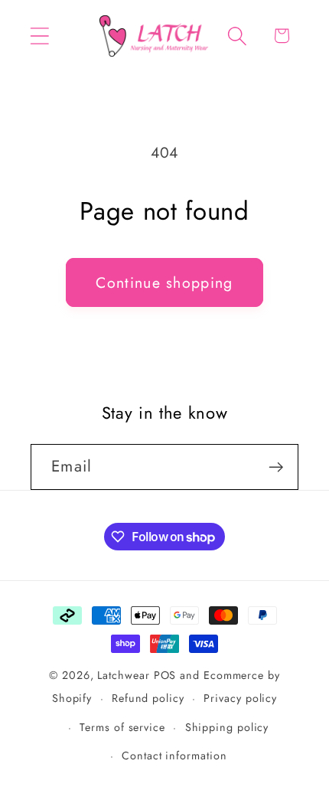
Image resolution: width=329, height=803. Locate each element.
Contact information (174, 755)
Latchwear (123, 675)
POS (165, 675)
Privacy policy (240, 698)
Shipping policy (227, 727)
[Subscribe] (276, 467)
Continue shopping (164, 282)
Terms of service (122, 727)
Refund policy (148, 698)
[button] (39, 35)
